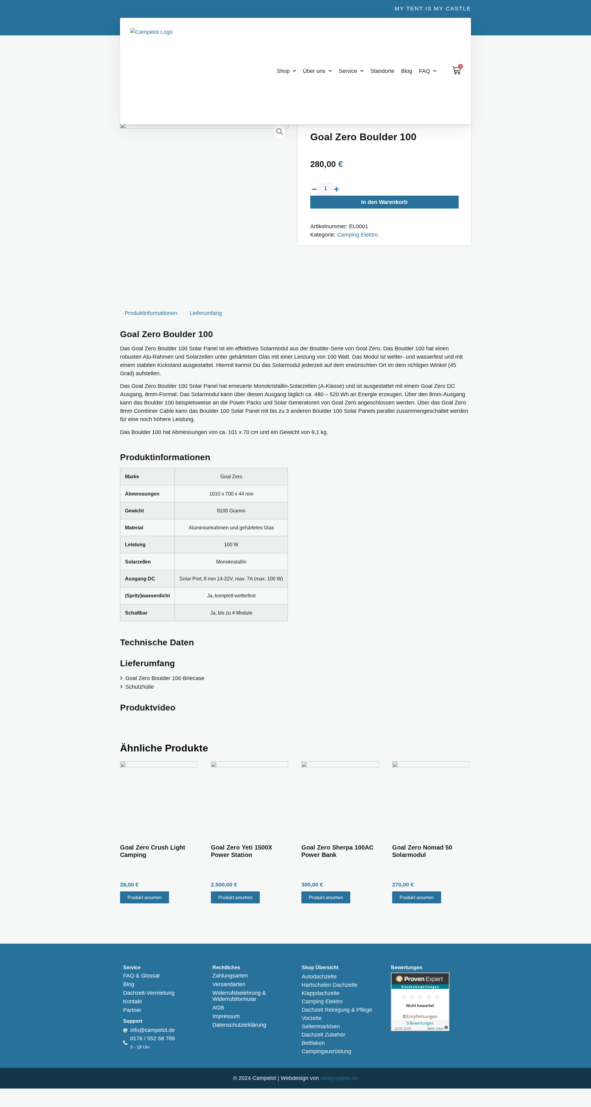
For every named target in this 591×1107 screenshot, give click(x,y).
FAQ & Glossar (141, 976)
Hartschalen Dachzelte (329, 985)
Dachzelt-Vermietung (149, 993)
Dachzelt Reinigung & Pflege (337, 1010)
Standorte (382, 71)
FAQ (424, 71)
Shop (283, 71)
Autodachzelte (319, 977)
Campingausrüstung (326, 1051)
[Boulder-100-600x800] (204, 206)
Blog (406, 71)
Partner (132, 1010)
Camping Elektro (357, 235)
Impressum (226, 1016)
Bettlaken (313, 1043)
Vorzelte (312, 1018)
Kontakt (132, 1001)
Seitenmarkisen (321, 1026)
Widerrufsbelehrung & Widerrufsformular (239, 996)
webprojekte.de (339, 1078)
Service (348, 71)
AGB (218, 1008)
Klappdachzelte (321, 993)
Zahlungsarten (230, 976)
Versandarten (228, 984)
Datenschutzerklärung (239, 1025)
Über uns (314, 71)
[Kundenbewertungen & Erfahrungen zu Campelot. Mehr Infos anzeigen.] (420, 1029)
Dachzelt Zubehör (323, 1035)
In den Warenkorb (384, 202)
